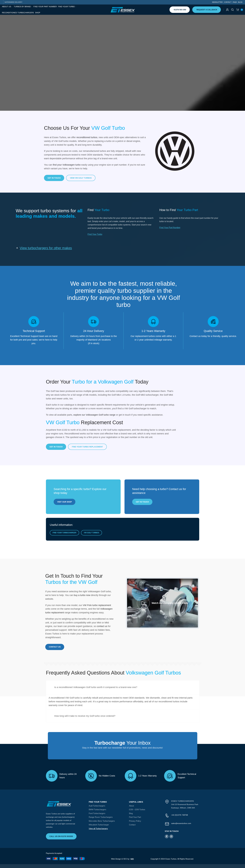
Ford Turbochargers (97, 813)
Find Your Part (135, 817)
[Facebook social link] (167, 836)
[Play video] (162, 603)
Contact (132, 825)
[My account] (227, 9)
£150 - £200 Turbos (137, 809)
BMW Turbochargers (97, 809)
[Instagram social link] (171, 836)
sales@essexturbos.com (181, 823)
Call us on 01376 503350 (61, 836)
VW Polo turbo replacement (97, 605)
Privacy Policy (135, 821)
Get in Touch (54, 178)
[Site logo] (122, 9)
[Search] (232, 9)
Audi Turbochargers (97, 806)
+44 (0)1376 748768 (179, 815)
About (131, 806)
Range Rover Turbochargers (101, 817)
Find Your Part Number (169, 227)
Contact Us (55, 647)
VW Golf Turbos (91, 533)
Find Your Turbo (95, 234)
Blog (131, 813)
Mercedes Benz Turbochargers (102, 821)
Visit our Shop (64, 502)
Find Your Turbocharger (64, 533)
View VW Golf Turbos (81, 178)
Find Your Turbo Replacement (87, 447)
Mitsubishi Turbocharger (99, 825)
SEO (125, 859)
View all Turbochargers (98, 828)
